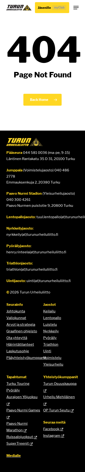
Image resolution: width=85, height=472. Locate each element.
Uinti (47, 351)
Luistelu (50, 324)
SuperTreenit (18, 443)
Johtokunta (15, 311)
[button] (76, 7)
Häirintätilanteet (20, 344)
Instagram (52, 435)
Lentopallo (52, 318)
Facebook (51, 429)
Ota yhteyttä (16, 337)
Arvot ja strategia (20, 324)
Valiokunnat (16, 318)
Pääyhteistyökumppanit (26, 357)
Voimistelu (52, 357)
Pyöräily (50, 337)
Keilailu (49, 311)
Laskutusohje (17, 351)
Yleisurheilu (53, 364)
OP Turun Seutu (56, 410)
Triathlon (50, 344)
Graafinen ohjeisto (21, 331)
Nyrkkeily (51, 331)
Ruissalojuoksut (20, 436)
